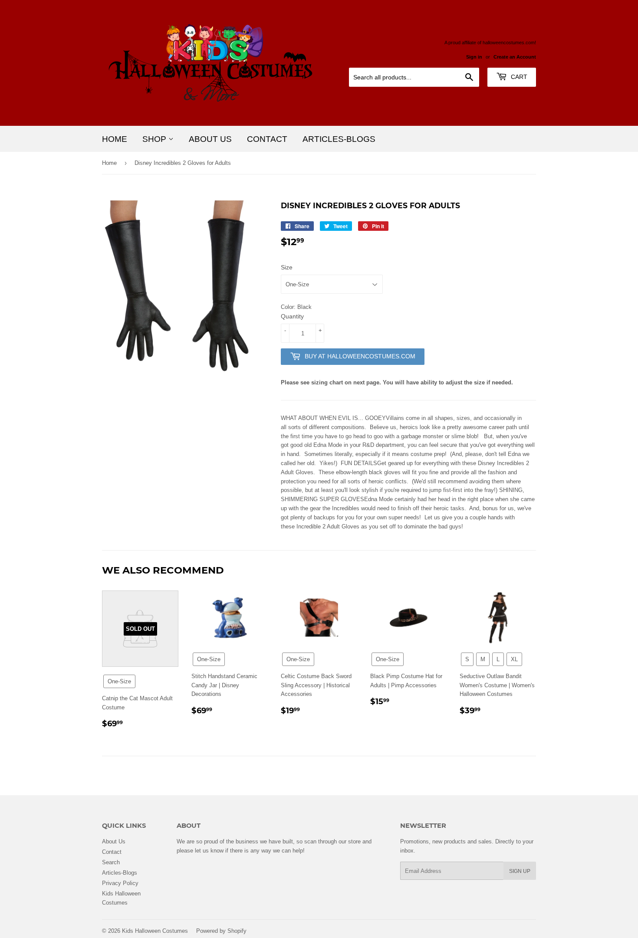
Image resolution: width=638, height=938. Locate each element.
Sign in (474, 57)
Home (114, 139)
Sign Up (519, 871)
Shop (155, 139)
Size (287, 267)
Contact (267, 139)
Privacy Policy (120, 882)
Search (111, 862)
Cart (518, 76)
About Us (210, 139)
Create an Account (514, 57)
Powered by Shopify (221, 930)
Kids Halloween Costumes (155, 930)
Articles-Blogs (339, 139)
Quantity (292, 316)
